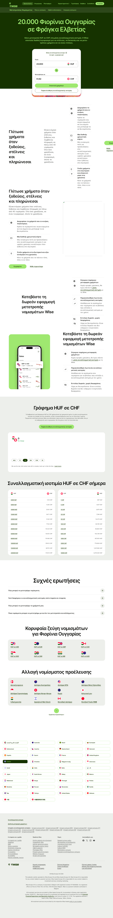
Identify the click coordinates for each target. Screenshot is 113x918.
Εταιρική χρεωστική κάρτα (40, 852)
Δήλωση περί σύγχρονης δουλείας (92, 866)
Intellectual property (38, 868)
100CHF (63, 524)
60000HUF (14, 538)
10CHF (63, 509)
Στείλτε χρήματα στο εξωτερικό (42, 840)
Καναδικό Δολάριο (65, 702)
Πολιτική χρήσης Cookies (89, 864)
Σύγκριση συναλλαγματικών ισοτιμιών (69, 852)
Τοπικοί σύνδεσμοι (62, 866)
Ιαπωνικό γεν (86, 693)
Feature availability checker (16, 857)
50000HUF (14, 533)
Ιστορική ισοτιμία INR (28, 830)
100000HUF (14, 543)
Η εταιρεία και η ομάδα (15, 840)
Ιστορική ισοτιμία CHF (14, 831)
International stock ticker (65, 844)
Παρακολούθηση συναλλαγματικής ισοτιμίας (56, 90)
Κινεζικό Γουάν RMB (89, 702)
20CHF (63, 514)
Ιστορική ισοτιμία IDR (28, 831)
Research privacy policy (64, 840)
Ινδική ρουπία (16, 702)
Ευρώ (60, 693)
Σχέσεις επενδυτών (14, 850)
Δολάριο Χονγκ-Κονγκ (42, 693)
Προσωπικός (28, 3)
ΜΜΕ (9, 844)
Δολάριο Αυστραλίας (42, 685)
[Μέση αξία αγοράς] (66, 53)
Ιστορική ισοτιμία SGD (69, 830)
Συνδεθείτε (90, 3)
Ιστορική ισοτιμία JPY (94, 828)
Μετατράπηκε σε (40, 74)
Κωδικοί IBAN (61, 848)
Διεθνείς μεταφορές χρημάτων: (17, 824)
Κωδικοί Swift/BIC (63, 846)
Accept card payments (39, 855)
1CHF (62, 500)
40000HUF (14, 529)
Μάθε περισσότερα (107, 149)
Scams (59, 868)
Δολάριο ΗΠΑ (63, 685)
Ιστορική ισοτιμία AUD (38, 828)
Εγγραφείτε (18, 266)
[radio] (14, 460)
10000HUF (14, 509)
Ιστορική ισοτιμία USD (83, 830)
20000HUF (14, 519)
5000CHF (64, 548)
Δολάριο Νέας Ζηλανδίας (91, 685)
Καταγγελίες (36, 866)
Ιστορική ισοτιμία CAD (14, 830)
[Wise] (14, 4)
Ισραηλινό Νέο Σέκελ (42, 702)
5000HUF (14, 504)
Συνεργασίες (11, 852)
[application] (24, 450)
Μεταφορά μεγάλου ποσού (40, 846)
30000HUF (14, 524)
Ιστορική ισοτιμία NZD (41, 830)
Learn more (57, 466)
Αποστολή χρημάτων (56, 85)
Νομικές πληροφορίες (39, 864)
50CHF (63, 519)
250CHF (63, 529)
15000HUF (14, 514)
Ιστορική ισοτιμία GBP (52, 828)
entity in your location (75, 901)
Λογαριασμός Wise (38, 842)
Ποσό (36, 59)
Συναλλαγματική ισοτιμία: (15, 820)
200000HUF (14, 553)
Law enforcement (87, 868)
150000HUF (14, 548)
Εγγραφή (100, 3)
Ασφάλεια (11, 842)
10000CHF (64, 553)
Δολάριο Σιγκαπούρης (19, 693)
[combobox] (72, 64)
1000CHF (63, 538)
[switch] (56, 70)
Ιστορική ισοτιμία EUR (80, 828)
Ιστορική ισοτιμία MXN (66, 828)
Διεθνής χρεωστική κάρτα (40, 844)
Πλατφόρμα (47, 3)
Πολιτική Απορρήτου (63, 864)
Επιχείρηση (38, 3)
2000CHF (64, 543)
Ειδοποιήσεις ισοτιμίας (64, 850)
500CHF (63, 533)
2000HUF (14, 500)
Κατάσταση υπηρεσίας (14, 848)
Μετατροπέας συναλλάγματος (66, 842)
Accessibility (11, 855)
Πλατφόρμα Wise (38, 850)
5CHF (62, 504)
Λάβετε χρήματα (37, 848)
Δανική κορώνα (17, 685)
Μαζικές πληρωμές (38, 854)
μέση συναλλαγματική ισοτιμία (85, 360)
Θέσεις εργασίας (13, 846)
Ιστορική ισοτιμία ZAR (56, 830)
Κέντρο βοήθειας (13, 854)
